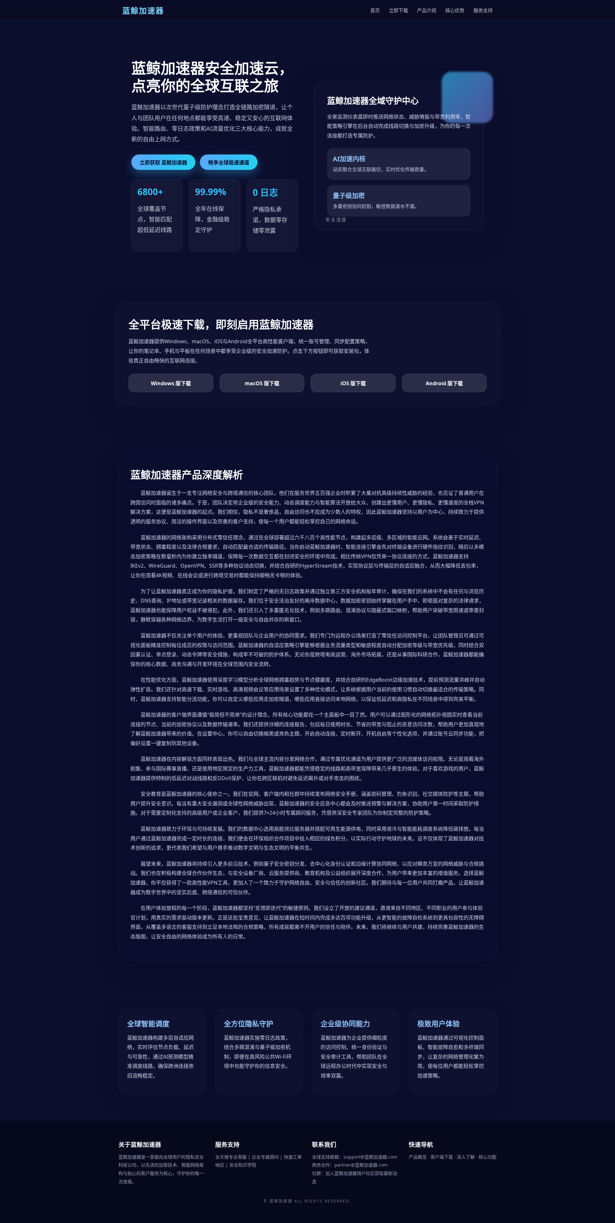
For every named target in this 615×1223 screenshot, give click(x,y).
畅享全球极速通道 (228, 162)
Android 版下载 (444, 383)
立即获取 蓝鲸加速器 (163, 162)
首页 (375, 10)
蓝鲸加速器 (280, 1201)
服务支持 (483, 10)
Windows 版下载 (171, 383)
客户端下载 (442, 1157)
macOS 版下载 (262, 383)
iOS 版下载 (353, 383)
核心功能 (487, 1157)
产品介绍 (426, 10)
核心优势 (454, 10)
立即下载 (398, 10)
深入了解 (466, 1157)
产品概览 (418, 1157)
